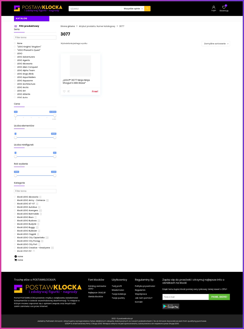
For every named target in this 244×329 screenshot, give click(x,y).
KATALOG (21, 18)
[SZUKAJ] (147, 8)
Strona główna (68, 26)
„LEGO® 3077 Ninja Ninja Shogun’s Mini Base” (76, 81)
